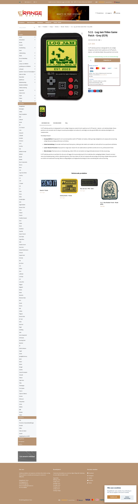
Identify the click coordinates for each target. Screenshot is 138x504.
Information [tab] (45, 123)
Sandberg (21, 329)
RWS (20, 117)
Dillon (20, 196)
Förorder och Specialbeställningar (26, 423)
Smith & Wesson (22, 348)
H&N (20, 242)
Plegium (21, 313)
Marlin (20, 292)
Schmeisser (21, 337)
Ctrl (20, 186)
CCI (20, 178)
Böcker (20, 42)
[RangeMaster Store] (30, 13)
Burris (20, 167)
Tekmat (20, 377)
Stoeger (20, 367)
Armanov (21, 140)
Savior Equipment (23, 335)
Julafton (20, 444)
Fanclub (21, 45)
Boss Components (23, 162)
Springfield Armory (23, 356)
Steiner (20, 364)
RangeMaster (22, 106)
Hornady (21, 258)
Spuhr (20, 359)
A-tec (20, 130)
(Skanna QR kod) (103, 74)
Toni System (21, 388)
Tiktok (90, 483)
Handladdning (22, 47)
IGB (20, 260)
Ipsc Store (21, 263)
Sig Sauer (21, 343)
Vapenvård (21, 90)
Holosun (21, 252)
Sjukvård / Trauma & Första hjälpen (26, 71)
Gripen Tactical (22, 234)
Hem (20, 31)
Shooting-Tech (22, 340)
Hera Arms (21, 247)
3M (19, 125)
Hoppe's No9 (22, 255)
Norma (20, 305)
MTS (20, 300)
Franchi (20, 215)
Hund (20, 50)
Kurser (20, 61)
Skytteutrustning (22, 82)
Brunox (20, 164)
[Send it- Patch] (49, 183)
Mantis (20, 289)
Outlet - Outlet (57, 22)
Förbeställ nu (107, 60)
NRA (20, 308)
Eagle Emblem (22, 204)
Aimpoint (21, 133)
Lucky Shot (21, 282)
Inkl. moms (27, 2)
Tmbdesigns (21, 385)
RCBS (20, 321)
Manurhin (21, 295)
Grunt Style (21, 236)
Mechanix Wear (22, 297)
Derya (20, 194)
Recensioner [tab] (57, 123)
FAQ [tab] (66, 123)
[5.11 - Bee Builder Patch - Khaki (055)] (109, 189)
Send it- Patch (44, 190)
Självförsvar (21, 79)
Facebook (91, 473)
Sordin (20, 353)
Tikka (20, 383)
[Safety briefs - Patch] (69, 185)
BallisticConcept (22, 151)
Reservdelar (21, 77)
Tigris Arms (21, 380)
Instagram (91, 475)
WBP (20, 409)
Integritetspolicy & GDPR (24, 436)
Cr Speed (21, 183)
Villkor (20, 428)
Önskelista (21, 22)
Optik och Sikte (22, 74)
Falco (20, 210)
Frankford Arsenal (23, 218)
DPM (20, 202)
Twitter (90, 478)
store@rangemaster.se (27, 485)
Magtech (21, 287)
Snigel (20, 351)
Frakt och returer (22, 431)
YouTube (91, 480)
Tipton (20, 415)
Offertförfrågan (31, 22)
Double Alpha (22, 199)
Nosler (20, 122)
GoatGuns (21, 228)
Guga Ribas (21, 239)
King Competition (23, 114)
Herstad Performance (23, 250)
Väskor (20, 98)
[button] (118, 191)
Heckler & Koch (22, 244)
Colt (20, 180)
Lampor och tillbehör (23, 63)
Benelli (20, 156)
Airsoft (20, 37)
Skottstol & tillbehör (23, 85)
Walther (20, 407)
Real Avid (21, 324)
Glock (20, 226)
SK (19, 345)
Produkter (21, 34)
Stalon (20, 361)
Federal (20, 212)
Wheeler (21, 412)
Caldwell (21, 135)
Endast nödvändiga (127, 497)
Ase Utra (21, 146)
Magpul (20, 284)
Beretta (20, 159)
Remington (21, 109)
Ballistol (21, 154)
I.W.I (20, 266)
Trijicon (20, 391)
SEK (35, 2)
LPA (20, 279)
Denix (20, 191)
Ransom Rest (22, 316)
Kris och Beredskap (23, 58)
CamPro (21, 175)
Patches (57, 26)
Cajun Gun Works (23, 172)
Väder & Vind (22, 93)
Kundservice (21, 417)
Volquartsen (21, 401)
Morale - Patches (65, 26)
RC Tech (21, 319)
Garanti (20, 433)
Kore (20, 271)
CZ (19, 188)
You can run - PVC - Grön (87, 188)
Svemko (21, 369)
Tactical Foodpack (23, 372)
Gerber (20, 223)
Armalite (21, 138)
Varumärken (21, 103)
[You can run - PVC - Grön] (89, 182)
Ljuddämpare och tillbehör (25, 66)
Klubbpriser (48, 22)
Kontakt (21, 425)
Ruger (20, 327)
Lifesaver (21, 119)
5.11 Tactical (21, 127)
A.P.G (20, 143)
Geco (20, 220)
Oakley (20, 111)
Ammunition (22, 39)
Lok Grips (21, 276)
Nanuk (20, 303)
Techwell (21, 375)
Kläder (20, 55)
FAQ (20, 420)
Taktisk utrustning (23, 87)
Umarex (21, 396)
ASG (20, 148)
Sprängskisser (21, 441)
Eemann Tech (22, 207)
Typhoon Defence (23, 393)
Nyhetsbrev (40, 22)
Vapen (20, 95)
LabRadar (21, 274)
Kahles (20, 268)
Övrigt (20, 101)
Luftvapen (21, 69)
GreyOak (21, 231)
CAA (20, 170)
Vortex (20, 404)
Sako (20, 332)
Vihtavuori (21, 399)
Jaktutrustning (22, 53)
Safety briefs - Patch (66, 195)
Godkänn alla (113, 497)
